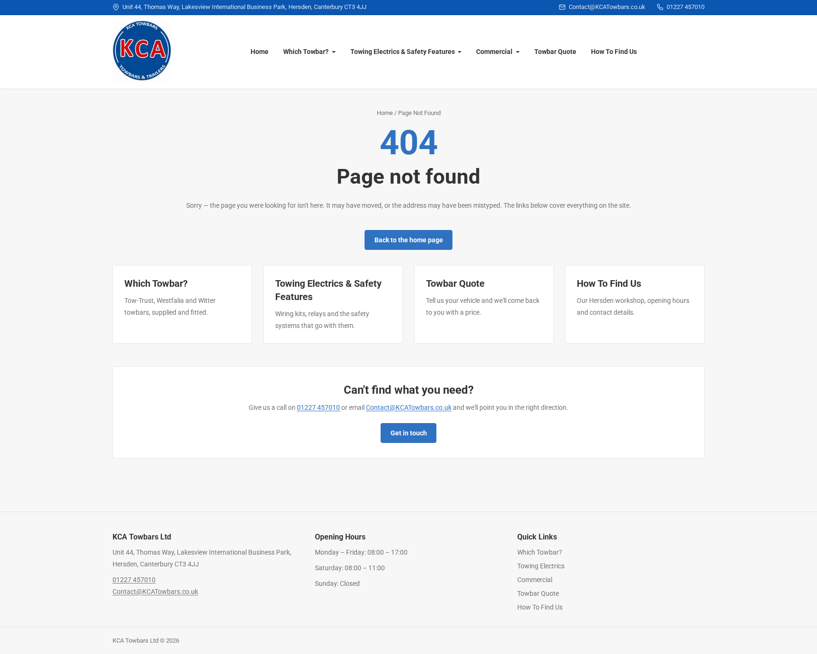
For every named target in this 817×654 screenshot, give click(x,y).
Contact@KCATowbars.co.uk (409, 407)
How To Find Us (614, 51)
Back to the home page (408, 240)
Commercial (494, 51)
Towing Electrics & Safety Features (402, 51)
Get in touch (409, 433)
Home (260, 51)
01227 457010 (318, 407)
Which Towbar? (306, 51)
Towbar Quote (555, 51)
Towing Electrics (541, 566)
